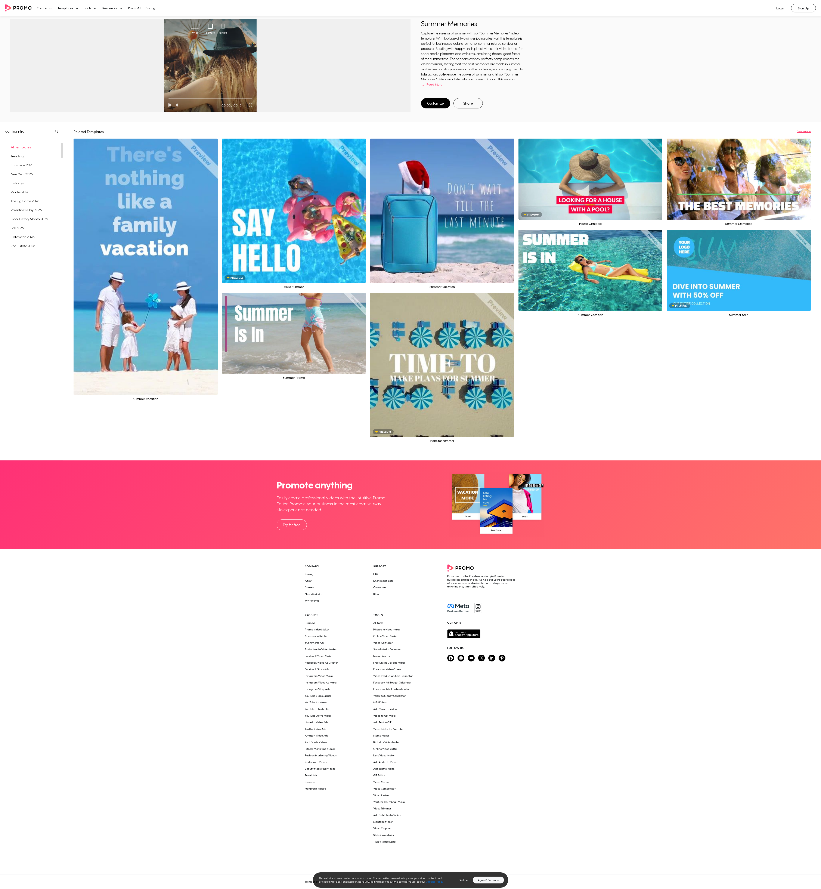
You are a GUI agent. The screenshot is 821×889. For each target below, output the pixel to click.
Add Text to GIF (382, 722)
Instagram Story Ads (317, 689)
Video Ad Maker (383, 642)
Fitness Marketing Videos (320, 748)
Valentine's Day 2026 (26, 210)
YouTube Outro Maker (318, 715)
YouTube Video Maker (318, 695)
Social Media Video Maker (321, 649)
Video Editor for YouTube (388, 729)
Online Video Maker (385, 636)
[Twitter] (481, 658)
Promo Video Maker (317, 629)
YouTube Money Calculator (389, 695)
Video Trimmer (382, 808)
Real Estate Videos (316, 742)
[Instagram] (478, 608)
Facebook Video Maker (318, 656)
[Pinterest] (502, 658)
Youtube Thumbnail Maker (389, 801)
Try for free (291, 525)
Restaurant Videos (316, 762)
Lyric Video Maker (384, 755)
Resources (109, 8)
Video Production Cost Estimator (393, 675)
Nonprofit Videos (315, 788)
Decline (463, 880)
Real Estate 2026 (23, 246)
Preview (145, 262)
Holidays (17, 183)
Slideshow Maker (383, 835)
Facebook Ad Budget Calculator (392, 682)
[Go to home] (21, 8)
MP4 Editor (380, 702)
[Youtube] (471, 658)
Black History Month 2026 (29, 219)
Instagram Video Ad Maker (321, 682)
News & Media (313, 594)
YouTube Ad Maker (316, 702)
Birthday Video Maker (386, 742)
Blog (376, 594)
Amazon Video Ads (316, 735)
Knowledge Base (383, 580)
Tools (88, 8)
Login (780, 8)
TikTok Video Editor (385, 841)
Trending (17, 156)
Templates (65, 8)
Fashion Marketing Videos (321, 755)
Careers (309, 587)
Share (468, 103)
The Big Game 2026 (25, 201)
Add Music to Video (385, 709)
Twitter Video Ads (315, 729)
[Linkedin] (491, 658)
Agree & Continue (488, 880)
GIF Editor (379, 775)
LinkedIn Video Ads (316, 722)
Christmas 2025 (22, 165)
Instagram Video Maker (319, 675)
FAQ (376, 574)
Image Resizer (381, 656)
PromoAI (134, 8)
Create (42, 8)
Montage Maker (383, 821)
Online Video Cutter (385, 748)
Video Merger (381, 782)
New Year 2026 (22, 174)
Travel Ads (311, 775)
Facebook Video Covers (387, 669)
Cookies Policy (434, 881)
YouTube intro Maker (317, 709)
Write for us (312, 600)
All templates (21, 147)
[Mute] (178, 105)
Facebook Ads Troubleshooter (391, 689)
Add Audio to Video (385, 762)
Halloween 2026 (22, 237)
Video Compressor (384, 788)
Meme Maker (381, 735)
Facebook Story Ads (317, 669)
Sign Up (803, 8)
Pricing (150, 8)
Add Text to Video (384, 768)
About (309, 580)
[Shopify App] (481, 633)
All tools (378, 622)
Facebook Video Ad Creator (321, 662)
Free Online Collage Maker (389, 662)
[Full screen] (251, 105)
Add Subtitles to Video (386, 815)
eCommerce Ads (315, 642)
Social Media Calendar (387, 649)
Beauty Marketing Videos (320, 768)
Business (310, 782)
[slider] (168, 98)
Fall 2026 (17, 228)
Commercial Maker (316, 636)
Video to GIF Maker (384, 715)
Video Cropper (382, 828)
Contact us (379, 587)
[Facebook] (458, 608)
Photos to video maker (386, 629)
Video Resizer (381, 795)
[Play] (170, 105)
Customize (435, 103)
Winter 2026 (20, 192)
